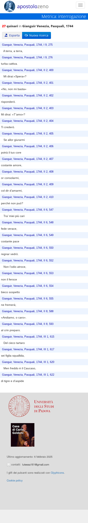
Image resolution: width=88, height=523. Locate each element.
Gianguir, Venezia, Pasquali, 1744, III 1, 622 (28, 374)
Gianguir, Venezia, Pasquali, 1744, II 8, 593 (27, 324)
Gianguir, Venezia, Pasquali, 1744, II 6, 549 (27, 235)
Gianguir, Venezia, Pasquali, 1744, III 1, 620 (28, 362)
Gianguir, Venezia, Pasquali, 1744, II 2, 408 (27, 171)
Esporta (14, 35)
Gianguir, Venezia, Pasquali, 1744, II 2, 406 (27, 146)
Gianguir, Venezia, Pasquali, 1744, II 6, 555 (27, 298)
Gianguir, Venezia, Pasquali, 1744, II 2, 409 (27, 184)
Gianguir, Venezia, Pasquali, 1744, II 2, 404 (27, 121)
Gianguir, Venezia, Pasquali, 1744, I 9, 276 (27, 57)
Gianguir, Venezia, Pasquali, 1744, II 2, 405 (27, 133)
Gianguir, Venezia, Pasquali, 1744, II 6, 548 (27, 222)
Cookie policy (15, 480)
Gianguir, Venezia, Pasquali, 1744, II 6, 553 (27, 273)
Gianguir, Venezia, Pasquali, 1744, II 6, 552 (27, 260)
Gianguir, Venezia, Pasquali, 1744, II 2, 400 (27, 70)
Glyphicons (57, 472)
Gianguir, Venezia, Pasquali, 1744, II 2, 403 (27, 108)
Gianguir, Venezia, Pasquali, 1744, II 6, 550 (27, 247)
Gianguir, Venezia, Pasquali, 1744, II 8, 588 (27, 311)
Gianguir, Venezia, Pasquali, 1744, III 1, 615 (28, 336)
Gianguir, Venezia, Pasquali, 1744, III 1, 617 (28, 349)
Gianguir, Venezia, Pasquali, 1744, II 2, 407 (27, 159)
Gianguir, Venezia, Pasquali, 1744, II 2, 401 (27, 82)
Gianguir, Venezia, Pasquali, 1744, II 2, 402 (27, 95)
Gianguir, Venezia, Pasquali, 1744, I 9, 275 (27, 44)
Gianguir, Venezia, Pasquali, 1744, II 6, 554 (27, 286)
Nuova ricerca (38, 35)
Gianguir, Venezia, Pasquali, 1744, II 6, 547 (27, 209)
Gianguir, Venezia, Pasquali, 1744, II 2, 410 (27, 197)
